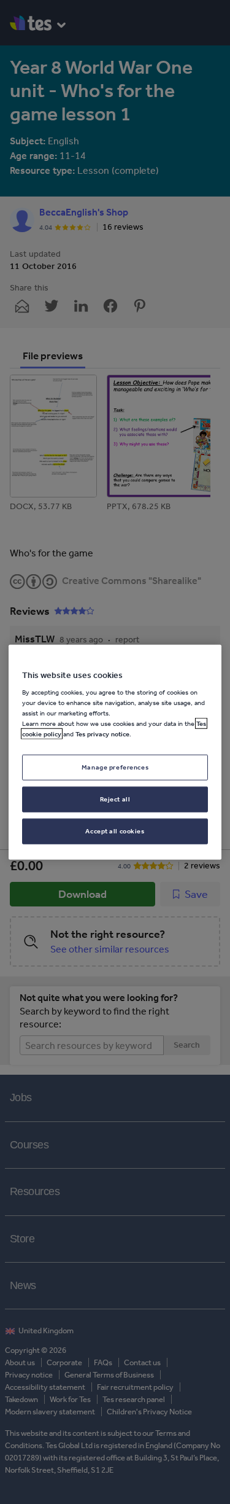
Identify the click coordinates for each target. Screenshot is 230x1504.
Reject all (115, 799)
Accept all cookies (114, 831)
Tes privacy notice (102, 734)
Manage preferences (115, 767)
